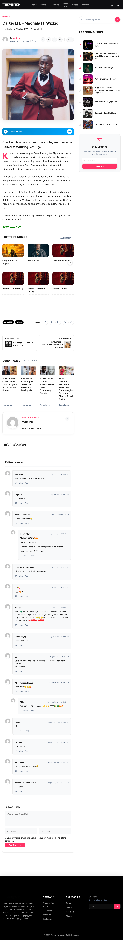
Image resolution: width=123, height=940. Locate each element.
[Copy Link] (60, 39)
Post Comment (15, 845)
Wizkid (19, 322)
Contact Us (47, 919)
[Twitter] (48, 39)
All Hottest (65, 238)
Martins (16, 38)
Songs (68, 903)
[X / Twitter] (51, 322)
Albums (69, 916)
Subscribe (99, 166)
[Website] (67, 419)
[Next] (70, 262)
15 (35, 41)
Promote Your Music (49, 904)
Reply (27, 483)
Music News (71, 912)
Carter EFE (8, 322)
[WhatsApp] (54, 39)
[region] (38, 277)
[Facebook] (43, 39)
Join (69, 131)
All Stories (29, 361)
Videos (69, 907)
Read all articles (30, 428)
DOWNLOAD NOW (12, 227)
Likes (20, 483)
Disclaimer (47, 910)
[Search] (111, 4)
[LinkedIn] (58, 322)
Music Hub (6, 17)
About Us (47, 915)
